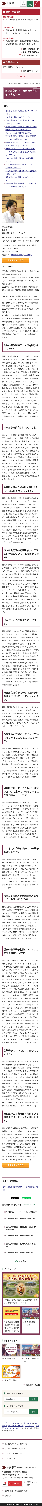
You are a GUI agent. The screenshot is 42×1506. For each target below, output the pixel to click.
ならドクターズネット (15, 1426)
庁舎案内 (8, 1496)
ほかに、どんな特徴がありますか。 (19, 133)
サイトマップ (10, 1458)
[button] (23, 4)
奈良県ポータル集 (33, 1385)
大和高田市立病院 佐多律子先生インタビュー (21, 1237)
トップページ (6, 1423)
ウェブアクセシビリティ (14, 1453)
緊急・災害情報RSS (31, 52)
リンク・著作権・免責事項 (15, 1449)
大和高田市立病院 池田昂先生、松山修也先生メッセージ (21, 1228)
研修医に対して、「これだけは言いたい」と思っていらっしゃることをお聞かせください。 (21, 152)
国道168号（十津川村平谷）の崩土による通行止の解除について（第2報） (22, 31)
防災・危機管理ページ (30, 55)
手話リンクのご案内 (32, 1483)
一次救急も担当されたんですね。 (18, 117)
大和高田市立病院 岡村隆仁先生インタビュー (21, 1253)
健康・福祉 (16, 1423)
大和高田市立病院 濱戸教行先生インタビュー (21, 1245)
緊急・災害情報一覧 (31, 49)
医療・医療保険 (27, 1423)
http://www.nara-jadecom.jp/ (21, 255)
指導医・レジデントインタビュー (22, 1212)
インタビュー (29, 1426)
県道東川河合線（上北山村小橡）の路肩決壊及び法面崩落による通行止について (22, 42)
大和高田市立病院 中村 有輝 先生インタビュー (21, 1219)
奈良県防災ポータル (31, 71)
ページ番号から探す (14, 1406)
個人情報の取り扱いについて (16, 1444)
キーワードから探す (14, 1393)
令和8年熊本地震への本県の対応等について (22, 21)
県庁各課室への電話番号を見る (17, 1491)
